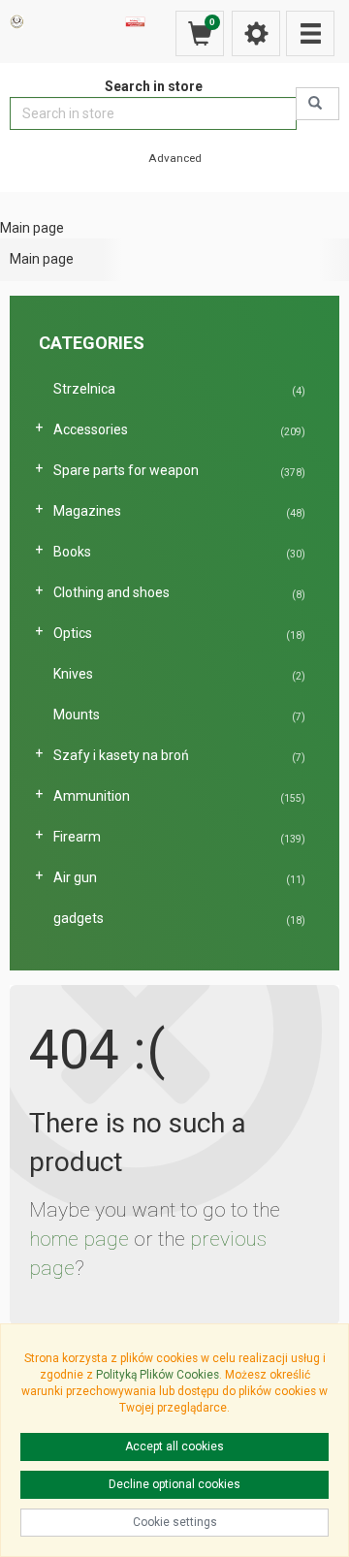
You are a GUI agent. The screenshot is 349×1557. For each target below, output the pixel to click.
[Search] (317, 103)
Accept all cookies (174, 1446)
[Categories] (310, 33)
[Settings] (256, 33)
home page (79, 1239)
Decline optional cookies (174, 1484)
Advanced (175, 158)
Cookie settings (175, 1522)
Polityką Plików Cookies (157, 1375)
